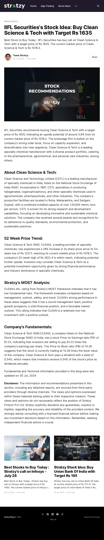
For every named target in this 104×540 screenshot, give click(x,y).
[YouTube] (57, 514)
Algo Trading (47, 6)
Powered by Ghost (92, 517)
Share (94, 57)
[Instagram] (62, 514)
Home (33, 6)
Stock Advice (11, 21)
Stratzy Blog (9, 517)
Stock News (64, 6)
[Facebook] (48, 514)
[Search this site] (98, 6)
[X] (43, 514)
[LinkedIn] (52, 514)
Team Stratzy (20, 55)
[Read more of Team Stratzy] (8, 57)
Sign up (53, 519)
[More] (76, 6)
